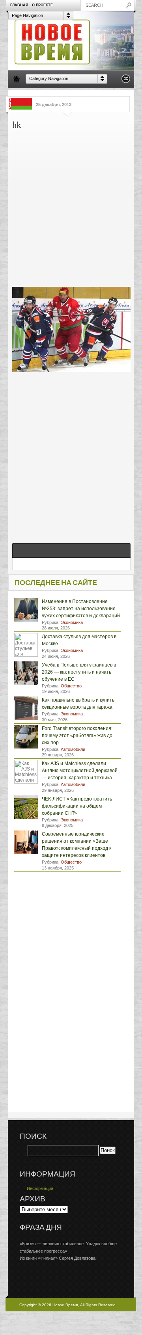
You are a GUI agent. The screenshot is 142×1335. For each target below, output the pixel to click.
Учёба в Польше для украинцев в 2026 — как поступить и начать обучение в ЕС (79, 672)
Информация (40, 1188)
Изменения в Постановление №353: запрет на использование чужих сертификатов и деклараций (81, 608)
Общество (71, 685)
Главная (19, 5)
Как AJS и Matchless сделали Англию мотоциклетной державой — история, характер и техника (80, 770)
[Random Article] (125, 81)
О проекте (42, 5)
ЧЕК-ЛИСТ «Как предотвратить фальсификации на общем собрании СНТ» (77, 806)
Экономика (72, 622)
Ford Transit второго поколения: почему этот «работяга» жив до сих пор (77, 735)
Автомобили (73, 749)
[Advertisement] (71, 207)
